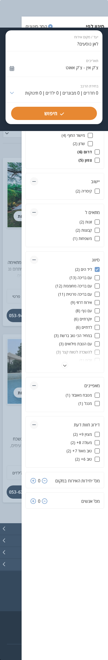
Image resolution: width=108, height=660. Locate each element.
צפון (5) (85, 160)
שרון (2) (79, 143)
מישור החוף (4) (73, 135)
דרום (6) (84, 151)
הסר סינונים (36, 26)
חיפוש (50, 113)
